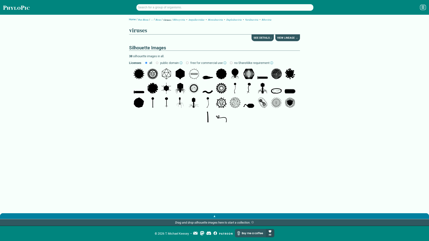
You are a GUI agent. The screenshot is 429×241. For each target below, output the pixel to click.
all (150, 63)
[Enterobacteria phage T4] (194, 103)
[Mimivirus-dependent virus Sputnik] (248, 74)
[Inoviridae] (262, 74)
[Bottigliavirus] (207, 74)
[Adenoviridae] (166, 88)
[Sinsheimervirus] (221, 74)
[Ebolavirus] (221, 117)
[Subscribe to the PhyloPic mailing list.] (195, 233)
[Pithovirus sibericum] (276, 88)
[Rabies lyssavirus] (290, 88)
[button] (252, 222)
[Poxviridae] (262, 103)
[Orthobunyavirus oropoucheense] (235, 103)
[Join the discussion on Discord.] (208, 233)
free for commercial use (208, 63)
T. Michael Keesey (177, 233)
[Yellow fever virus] (276, 103)
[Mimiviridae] (290, 103)
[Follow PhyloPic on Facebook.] (215, 233)
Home (132, 19)
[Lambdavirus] (235, 88)
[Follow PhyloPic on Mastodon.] (202, 233)
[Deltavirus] (194, 74)
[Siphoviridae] (152, 103)
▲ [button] (214, 216)
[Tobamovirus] (207, 117)
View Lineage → (287, 37)
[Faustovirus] (139, 103)
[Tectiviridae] (276, 74)
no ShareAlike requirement (253, 63)
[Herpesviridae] (166, 74)
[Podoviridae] (235, 74)
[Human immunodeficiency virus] (221, 103)
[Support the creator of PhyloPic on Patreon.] (226, 233)
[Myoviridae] (262, 88)
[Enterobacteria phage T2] (180, 103)
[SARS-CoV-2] (290, 74)
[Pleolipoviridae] (194, 88)
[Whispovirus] (248, 103)
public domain (171, 63)
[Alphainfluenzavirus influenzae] (139, 74)
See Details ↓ (263, 37)
